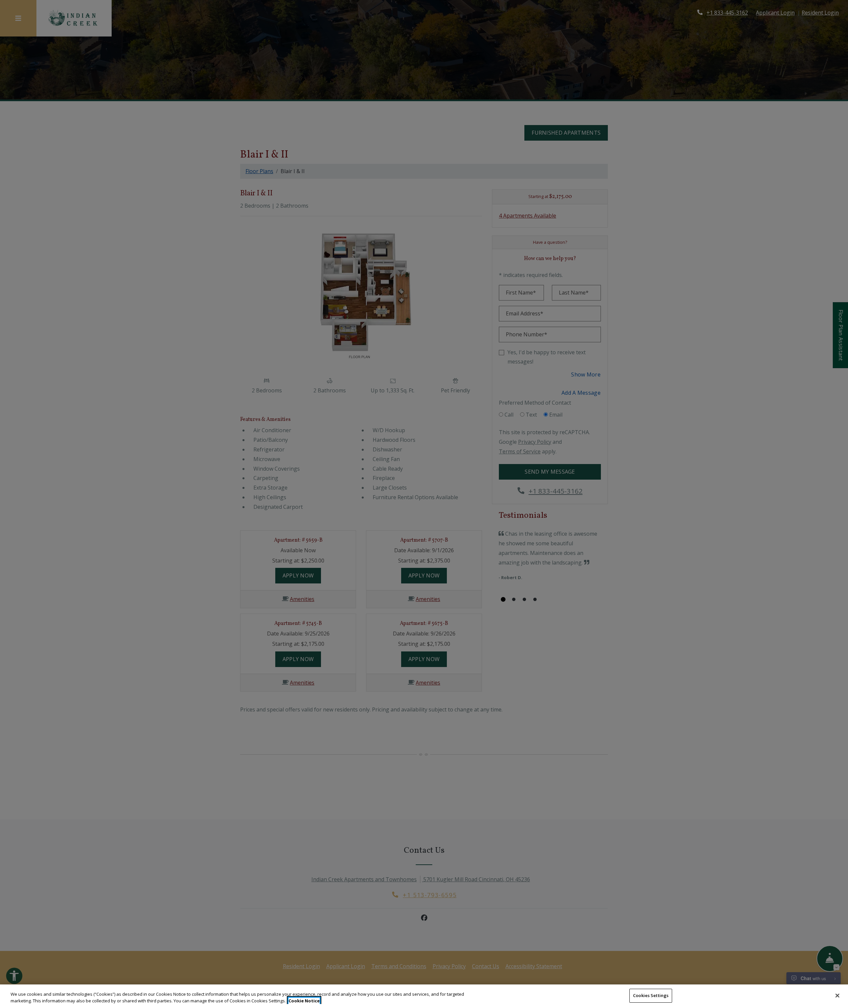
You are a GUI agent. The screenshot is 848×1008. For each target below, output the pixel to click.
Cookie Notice (304, 1001)
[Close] (837, 995)
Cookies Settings (650, 995)
